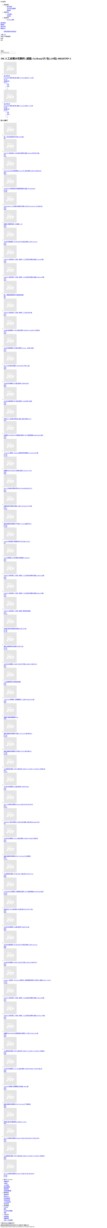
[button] (53, 11)
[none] (55, 131)
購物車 (2, 24)
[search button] (1, 54)
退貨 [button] (10, 31)
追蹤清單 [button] (6, 31)
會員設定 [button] (13, 31)
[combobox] (53, 53)
